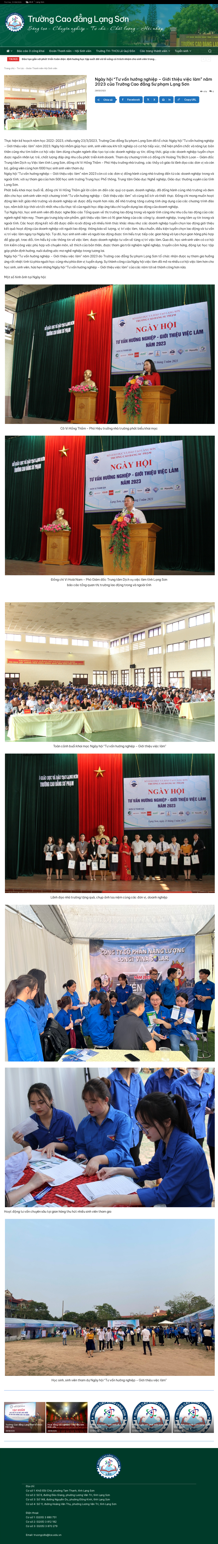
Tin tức (20, 68)
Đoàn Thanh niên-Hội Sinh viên (41, 68)
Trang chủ (9, 68)
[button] (210, 51)
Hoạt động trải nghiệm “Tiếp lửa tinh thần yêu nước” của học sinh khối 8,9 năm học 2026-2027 (78, 59)
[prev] (203, 59)
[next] (209, 59)
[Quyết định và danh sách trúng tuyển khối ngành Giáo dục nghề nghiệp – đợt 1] (193, 1417)
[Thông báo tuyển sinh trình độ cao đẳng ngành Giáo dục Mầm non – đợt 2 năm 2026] (109, 1417)
